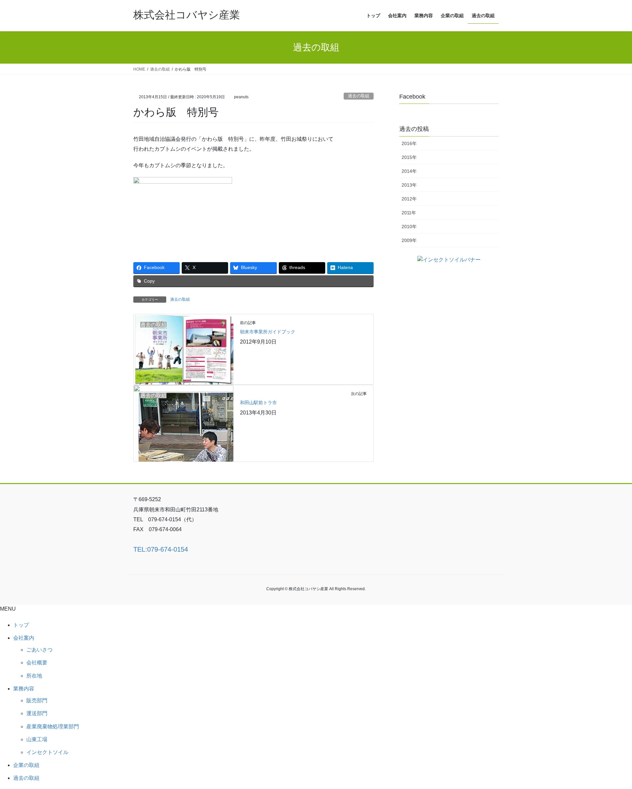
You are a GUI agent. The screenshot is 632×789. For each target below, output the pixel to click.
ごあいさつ (39, 649)
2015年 (409, 157)
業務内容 (23, 688)
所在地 (34, 676)
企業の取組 (26, 765)
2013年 (409, 185)
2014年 (409, 171)
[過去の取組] (183, 349)
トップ (21, 625)
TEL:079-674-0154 (160, 549)
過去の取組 (358, 95)
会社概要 (36, 662)
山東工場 (36, 739)
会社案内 (23, 638)
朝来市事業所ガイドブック (267, 331)
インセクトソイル (47, 752)
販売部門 (36, 700)
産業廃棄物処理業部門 (52, 726)
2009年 (409, 240)
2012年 (409, 198)
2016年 (409, 143)
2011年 (409, 212)
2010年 (409, 226)
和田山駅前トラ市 (258, 402)
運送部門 (36, 713)
